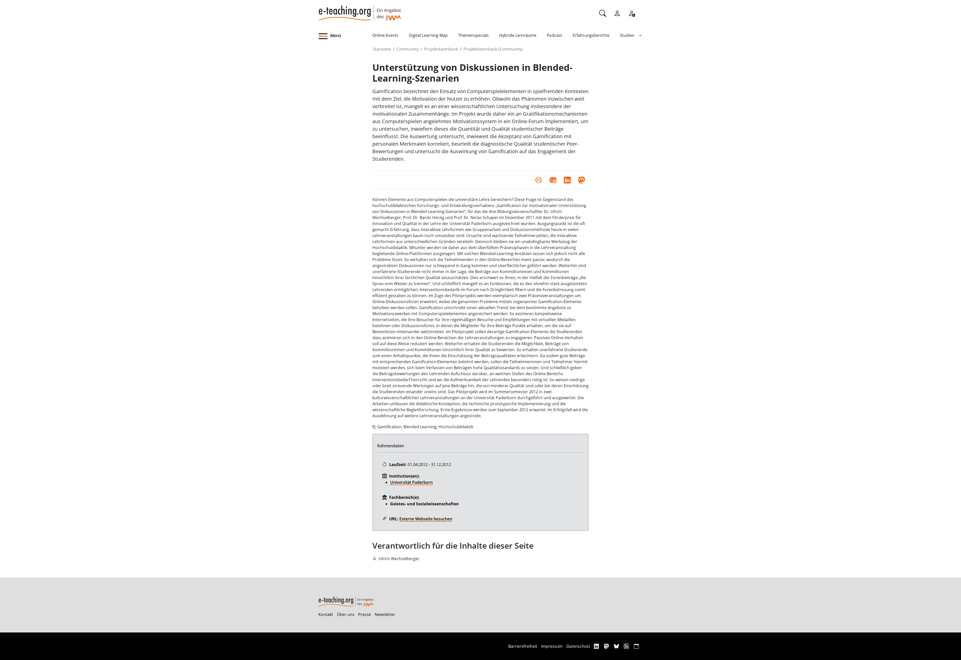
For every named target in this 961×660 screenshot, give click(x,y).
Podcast (554, 35)
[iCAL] (636, 646)
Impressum (552, 646)
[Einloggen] (617, 13)
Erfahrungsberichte (591, 35)
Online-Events (385, 35)
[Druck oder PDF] (539, 179)
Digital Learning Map (428, 35)
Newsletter (385, 614)
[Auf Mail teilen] (553, 179)
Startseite (382, 49)
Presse (364, 614)
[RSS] (627, 646)
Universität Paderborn (411, 482)
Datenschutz (578, 646)
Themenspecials (473, 35)
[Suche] (602, 13)
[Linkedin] (597, 646)
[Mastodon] (607, 646)
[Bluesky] (617, 646)
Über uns (345, 614)
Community (408, 49)
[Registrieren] (631, 13)
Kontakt (325, 614)
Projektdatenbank (441, 49)
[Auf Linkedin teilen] (567, 179)
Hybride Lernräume (517, 35)
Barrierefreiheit (522, 646)
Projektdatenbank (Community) (493, 49)
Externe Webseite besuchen (425, 519)
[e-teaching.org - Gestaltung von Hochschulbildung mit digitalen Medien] (359, 10)
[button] (345, 36)
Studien (627, 35)
